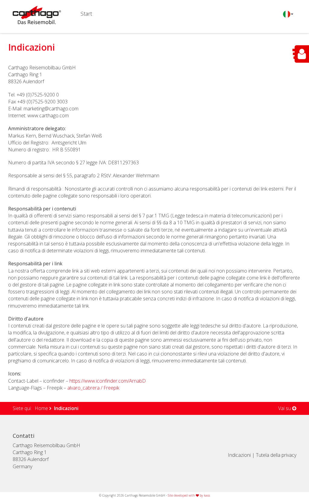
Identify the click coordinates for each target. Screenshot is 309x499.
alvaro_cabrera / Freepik (93, 387)
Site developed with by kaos (189, 495)
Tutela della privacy (276, 455)
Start (86, 14)
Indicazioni (239, 455)
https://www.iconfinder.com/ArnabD (107, 380)
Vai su (285, 408)
